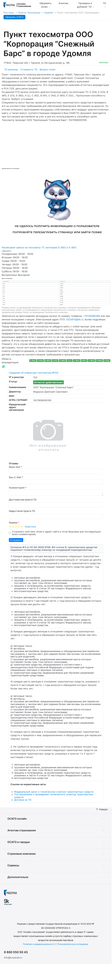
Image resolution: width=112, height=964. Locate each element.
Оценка (14, 522)
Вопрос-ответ (48, 69)
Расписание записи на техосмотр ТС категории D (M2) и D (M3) (39, 247)
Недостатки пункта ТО (22, 511)
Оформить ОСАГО (14, 17)
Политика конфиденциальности (38, 944)
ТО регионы (11, 69)
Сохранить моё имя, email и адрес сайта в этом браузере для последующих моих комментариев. (56, 533)
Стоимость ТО (28, 69)
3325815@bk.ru (74, 319)
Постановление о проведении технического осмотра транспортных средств (53, 795)
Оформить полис (45, 5)
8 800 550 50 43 (16, 952)
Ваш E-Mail (15, 477)
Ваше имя (14, 467)
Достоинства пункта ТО (22, 499)
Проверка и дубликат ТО (84, 5)
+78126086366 (91, 315)
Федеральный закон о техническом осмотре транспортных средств (53, 791)
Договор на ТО (22, 799)
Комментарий (17, 487)
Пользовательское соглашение (72, 944)
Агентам (63, 3)
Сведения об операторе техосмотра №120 (33, 372)
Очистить (30, 526)
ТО (104, 3)
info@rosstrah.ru (13, 957)
